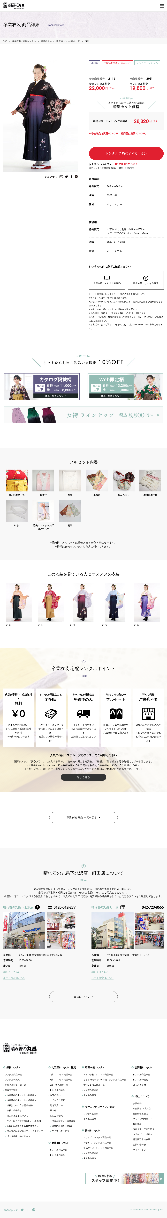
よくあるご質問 (57, 1100)
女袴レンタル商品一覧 (94, 1084)
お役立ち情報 (11, 1090)
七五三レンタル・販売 (64, 1067)
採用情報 (137, 1124)
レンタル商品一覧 (13, 1074)
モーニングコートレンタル (99, 1106)
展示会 (53, 1110)
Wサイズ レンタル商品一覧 (97, 1142)
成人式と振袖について (17, 1115)
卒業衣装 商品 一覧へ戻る (82, 817)
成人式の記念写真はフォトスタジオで (25, 1131)
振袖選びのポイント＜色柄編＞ (22, 1100)
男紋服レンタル (60, 1142)
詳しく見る (83, 777)
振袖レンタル (14, 1067)
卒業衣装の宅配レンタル (24, 41)
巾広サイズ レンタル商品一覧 (98, 1147)
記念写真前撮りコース (15, 1084)
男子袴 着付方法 (60, 1131)
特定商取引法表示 (141, 1139)
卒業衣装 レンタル (95, 1067)
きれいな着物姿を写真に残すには (23, 1126)
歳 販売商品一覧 (59, 1084)
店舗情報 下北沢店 (142, 1108)
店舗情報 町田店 (141, 1113)
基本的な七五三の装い (62, 1126)
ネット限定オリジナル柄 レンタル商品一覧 (105, 1079)
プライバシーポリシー (143, 1134)
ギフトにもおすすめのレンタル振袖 (24, 1120)
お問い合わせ (139, 1144)
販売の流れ (55, 1095)
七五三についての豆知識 (63, 1120)
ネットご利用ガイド (142, 1118)
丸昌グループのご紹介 (143, 1129)
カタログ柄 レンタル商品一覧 (98, 1074)
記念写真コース (57, 1105)
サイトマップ (139, 1149)
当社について (82, 996)
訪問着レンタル (143, 1067)
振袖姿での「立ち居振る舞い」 (22, 1105)
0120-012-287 (126, 164)
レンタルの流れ (12, 1079)
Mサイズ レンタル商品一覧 (97, 1137)
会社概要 (137, 1103)
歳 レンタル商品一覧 (61, 1074)
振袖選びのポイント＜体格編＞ (22, 1095)
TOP (5, 41)
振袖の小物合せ (14, 1110)
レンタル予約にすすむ (122, 153)
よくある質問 (90, 1095)
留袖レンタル (92, 1130)
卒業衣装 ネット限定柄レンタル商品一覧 (60, 41)
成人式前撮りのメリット (18, 1136)
